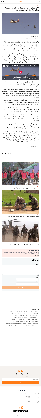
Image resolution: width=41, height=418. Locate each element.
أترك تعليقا (20, 287)
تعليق (37, 264)
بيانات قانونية (28, 398)
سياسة (38, 5)
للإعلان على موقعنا (27, 397)
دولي (38, 403)
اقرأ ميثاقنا (37, 255)
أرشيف (29, 401)
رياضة (38, 401)
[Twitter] (22, 390)
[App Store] (24, 410)
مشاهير (38, 402)
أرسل (20, 382)
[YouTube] (20, 390)
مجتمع (38, 397)
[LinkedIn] (18, 390)
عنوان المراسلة (35, 281)
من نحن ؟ (28, 395)
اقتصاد (38, 396)
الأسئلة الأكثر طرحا (27, 396)
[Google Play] (17, 410)
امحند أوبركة (33, 36)
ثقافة (38, 398)
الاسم (37, 277)
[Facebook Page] (25, 390)
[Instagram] (16, 390)
